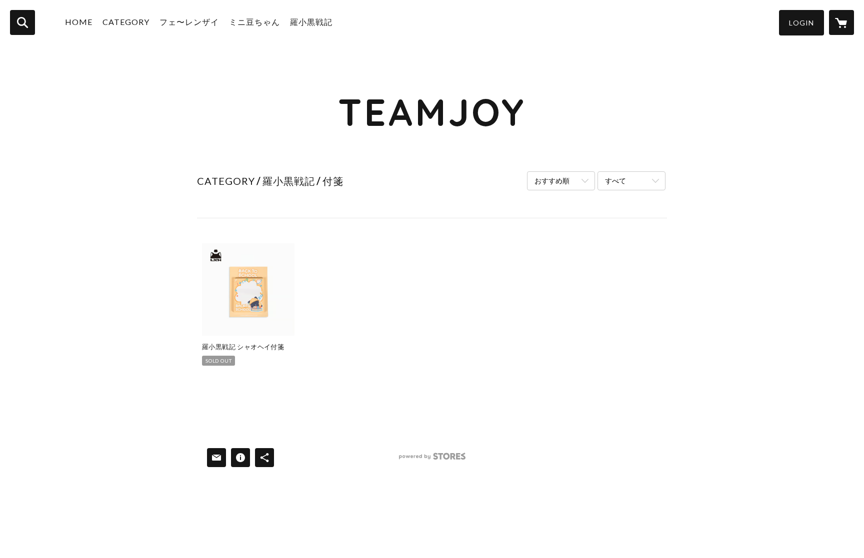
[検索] (22, 22)
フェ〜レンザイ (189, 21)
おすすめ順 (552, 180)
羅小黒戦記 (311, 21)
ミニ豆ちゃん (254, 21)
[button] (801, 22)
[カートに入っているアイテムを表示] (841, 22)
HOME (78, 21)
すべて (615, 180)
